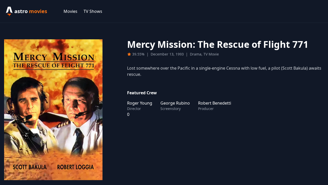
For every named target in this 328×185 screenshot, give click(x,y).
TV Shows (93, 11)
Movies (70, 11)
